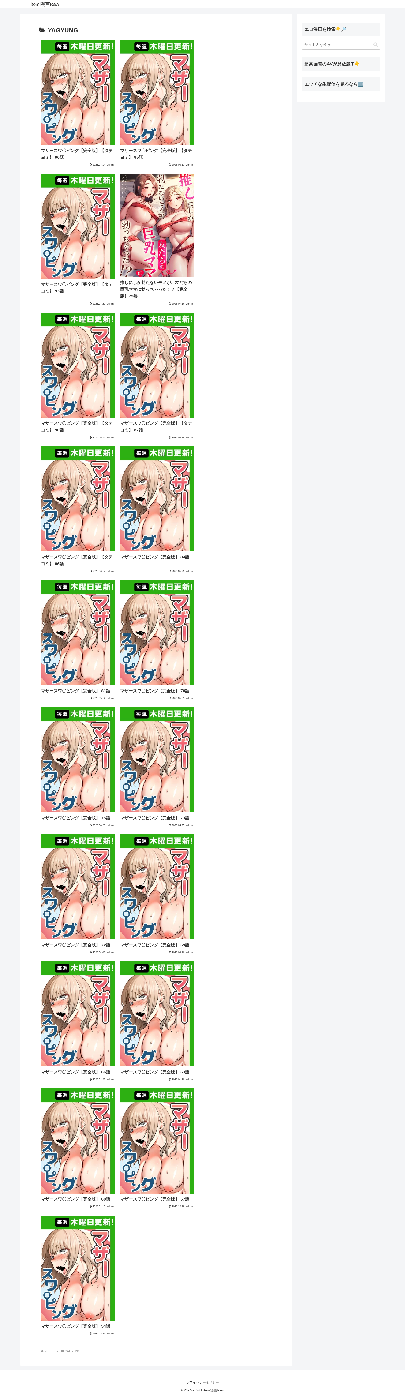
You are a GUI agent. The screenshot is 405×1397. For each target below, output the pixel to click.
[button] (375, 44)
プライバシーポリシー (202, 1382)
